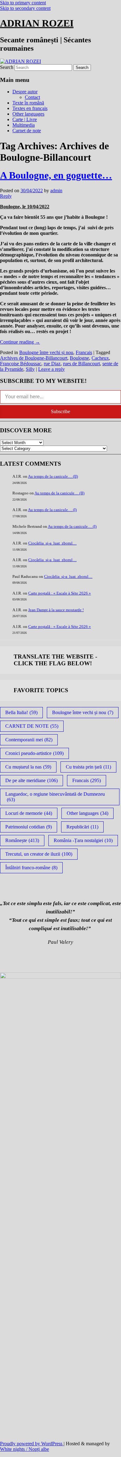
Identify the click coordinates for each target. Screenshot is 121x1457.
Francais (84, 352)
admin (56, 190)
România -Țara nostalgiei (83, 840)
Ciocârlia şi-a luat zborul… (52, 543)
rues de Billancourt (81, 363)
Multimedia (23, 125)
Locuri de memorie (28, 813)
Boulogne (79, 358)
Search (6, 67)
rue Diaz (52, 363)
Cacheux (100, 358)
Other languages (28, 113)
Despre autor (25, 91)
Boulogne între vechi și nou (46, 352)
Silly (30, 369)
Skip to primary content (23, 2)
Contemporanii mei (28, 739)
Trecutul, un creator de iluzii (38, 854)
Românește (22, 840)
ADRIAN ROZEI (37, 23)
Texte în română (28, 102)
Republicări (82, 826)
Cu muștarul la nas (28, 766)
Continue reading (20, 342)
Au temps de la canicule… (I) (52, 509)
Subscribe (60, 411)
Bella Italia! (21, 712)
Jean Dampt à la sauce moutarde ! (56, 610)
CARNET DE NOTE (31, 726)
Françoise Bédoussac (20, 363)
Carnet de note (26, 130)
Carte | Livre (24, 119)
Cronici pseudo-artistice (34, 753)
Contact (32, 97)
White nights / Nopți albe (24, 1449)
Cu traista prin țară (88, 766)
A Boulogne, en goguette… (56, 175)
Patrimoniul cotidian (28, 826)
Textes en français (29, 108)
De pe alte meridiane (31, 780)
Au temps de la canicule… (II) (53, 476)
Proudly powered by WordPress (32, 1443)
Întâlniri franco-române (31, 867)
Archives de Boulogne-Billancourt (33, 358)
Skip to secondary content (25, 8)
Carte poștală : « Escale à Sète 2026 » (59, 593)
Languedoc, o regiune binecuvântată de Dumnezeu (55, 796)
